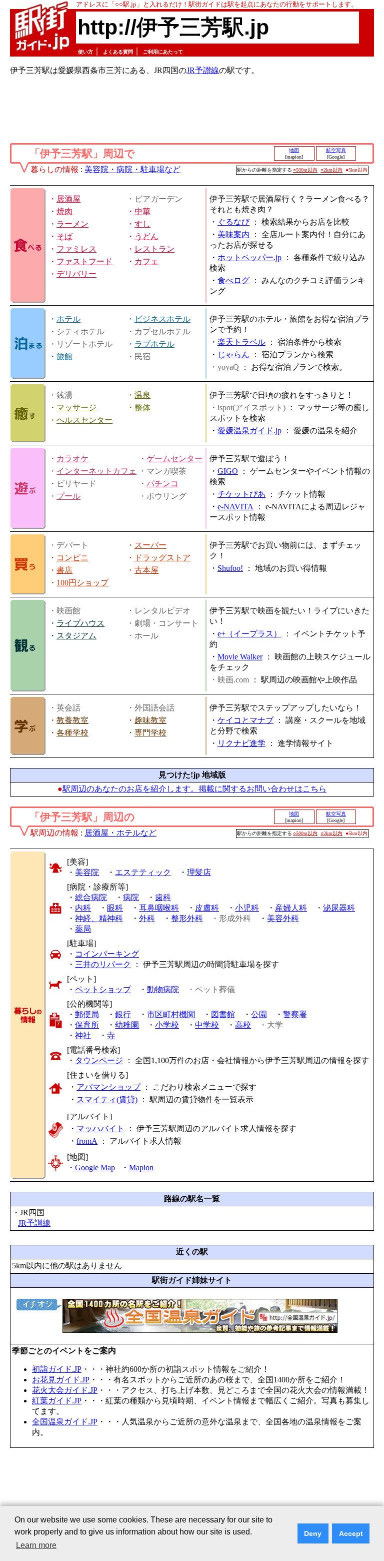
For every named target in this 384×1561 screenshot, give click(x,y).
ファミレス (76, 249)
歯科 (163, 897)
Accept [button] (351, 1533)
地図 (294, 150)
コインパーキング (107, 954)
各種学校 (72, 732)
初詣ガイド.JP (57, 1369)
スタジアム (76, 635)
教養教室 (72, 720)
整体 (142, 407)
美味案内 (234, 234)
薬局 (83, 929)
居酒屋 (68, 199)
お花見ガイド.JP (61, 1379)
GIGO (228, 471)
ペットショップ (103, 989)
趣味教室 (150, 720)
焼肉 (64, 211)
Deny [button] (313, 1533)
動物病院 (163, 989)
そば (64, 236)
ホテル (68, 319)
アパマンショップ (108, 1087)
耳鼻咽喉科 (159, 908)
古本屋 (146, 570)
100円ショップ (82, 582)
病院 (131, 897)
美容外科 (283, 918)
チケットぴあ (242, 494)
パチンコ (162, 483)
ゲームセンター (174, 458)
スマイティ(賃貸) (107, 1099)
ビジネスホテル (162, 319)
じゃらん (234, 354)
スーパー (150, 545)
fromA (87, 1141)
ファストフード (84, 261)
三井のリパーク (103, 964)
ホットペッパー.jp (250, 257)
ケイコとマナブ (246, 720)
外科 (147, 918)
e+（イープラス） (250, 633)
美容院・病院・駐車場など (132, 169)
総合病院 (91, 897)
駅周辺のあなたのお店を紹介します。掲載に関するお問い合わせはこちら (194, 789)
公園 (259, 1014)
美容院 (87, 872)
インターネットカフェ (96, 471)
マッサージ (76, 407)
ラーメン (72, 224)
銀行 (123, 1014)
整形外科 (187, 918)
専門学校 (150, 732)
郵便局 (87, 1014)
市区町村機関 (171, 1014)
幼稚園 (127, 1025)
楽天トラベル (242, 342)
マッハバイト (100, 1128)
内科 (83, 908)
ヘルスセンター (84, 420)
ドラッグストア (162, 557)
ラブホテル (154, 344)
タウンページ (99, 1060)
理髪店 (199, 872)
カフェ (146, 261)
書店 (64, 570)
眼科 (115, 908)
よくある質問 (118, 52)
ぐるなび (234, 222)
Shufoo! (230, 568)
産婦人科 (291, 908)
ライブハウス (80, 623)
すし (142, 224)
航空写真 (336, 150)
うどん (146, 236)
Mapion (141, 1167)
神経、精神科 (99, 918)
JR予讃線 (202, 70)
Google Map (95, 1167)
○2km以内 (331, 170)
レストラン (154, 249)
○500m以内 (305, 170)
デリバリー (76, 274)
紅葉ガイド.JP (57, 1400)
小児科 (247, 908)
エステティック (143, 872)
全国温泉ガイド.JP (65, 1421)
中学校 (207, 1025)
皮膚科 (207, 908)
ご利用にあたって (163, 52)
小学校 (167, 1025)
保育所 (87, 1025)
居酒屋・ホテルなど (120, 833)
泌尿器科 (339, 908)
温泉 (142, 395)
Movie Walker (240, 656)
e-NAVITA (236, 506)
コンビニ (72, 557)
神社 (83, 1035)
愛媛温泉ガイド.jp (250, 430)
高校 (243, 1025)
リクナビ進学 (242, 743)
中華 (142, 211)
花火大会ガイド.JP (65, 1390)
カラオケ (72, 458)
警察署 (295, 1014)
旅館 (64, 356)
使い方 (85, 52)
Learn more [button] (36, 1545)
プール (68, 496)
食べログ (234, 280)
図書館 (223, 1014)
